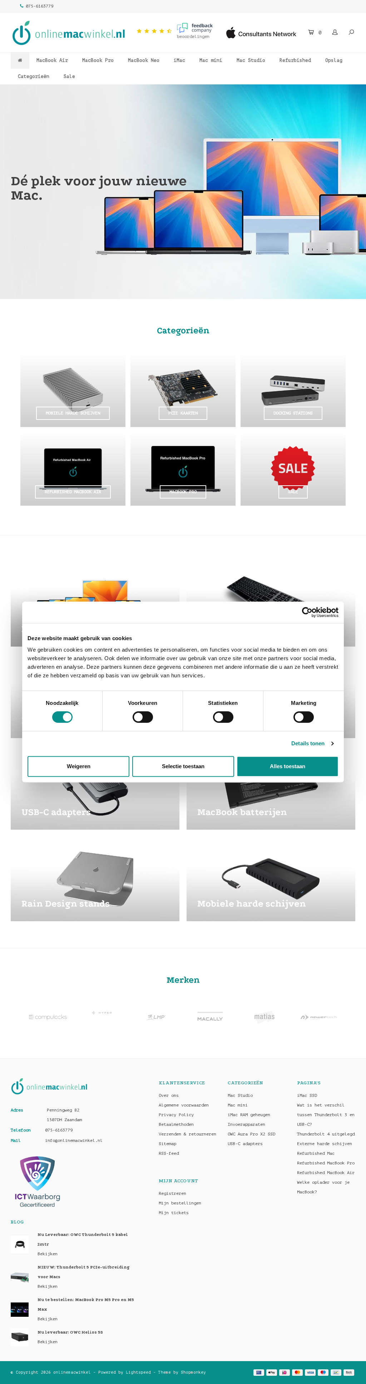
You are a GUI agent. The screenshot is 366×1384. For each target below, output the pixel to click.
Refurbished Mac (316, 1153)
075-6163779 (39, 6)
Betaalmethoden (176, 1124)
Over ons (169, 1095)
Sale (69, 76)
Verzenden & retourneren (187, 1134)
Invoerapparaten (246, 1124)
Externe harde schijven (324, 1143)
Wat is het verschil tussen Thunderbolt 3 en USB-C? (326, 1115)
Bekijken (48, 1253)
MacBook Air (52, 60)
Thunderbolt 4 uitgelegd (326, 1134)
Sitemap (167, 1143)
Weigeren (78, 766)
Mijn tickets (174, 1212)
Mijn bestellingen (180, 1203)
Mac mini (210, 60)
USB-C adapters (245, 1143)
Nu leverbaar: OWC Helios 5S (70, 1332)
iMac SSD (307, 1095)
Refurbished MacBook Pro (326, 1162)
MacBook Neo (143, 60)
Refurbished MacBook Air (326, 1172)
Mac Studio (251, 60)
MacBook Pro (98, 60)
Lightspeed (138, 1372)
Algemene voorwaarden (184, 1105)
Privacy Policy (176, 1114)
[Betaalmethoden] (258, 1372)
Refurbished (295, 60)
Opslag (333, 60)
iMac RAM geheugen (249, 1114)
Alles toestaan (287, 766)
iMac (179, 60)
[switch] (143, 717)
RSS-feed (169, 1153)
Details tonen (308, 743)
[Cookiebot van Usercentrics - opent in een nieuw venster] (307, 612)
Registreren (172, 1193)
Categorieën (33, 76)
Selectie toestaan (183, 766)
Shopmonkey (193, 1372)
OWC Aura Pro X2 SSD (251, 1134)
